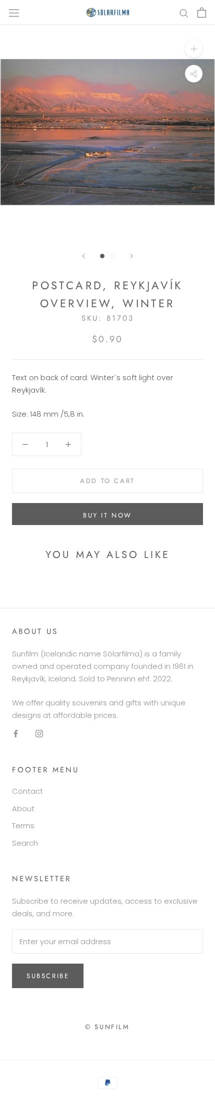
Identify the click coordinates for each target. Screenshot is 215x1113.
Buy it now (107, 515)
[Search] (184, 12)
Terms (23, 825)
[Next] (131, 256)
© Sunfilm (107, 1027)
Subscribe (47, 976)
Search (25, 843)
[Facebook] (16, 733)
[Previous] (83, 256)
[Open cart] (202, 12)
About (23, 808)
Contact (27, 791)
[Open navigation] (14, 12)
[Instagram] (39, 733)
